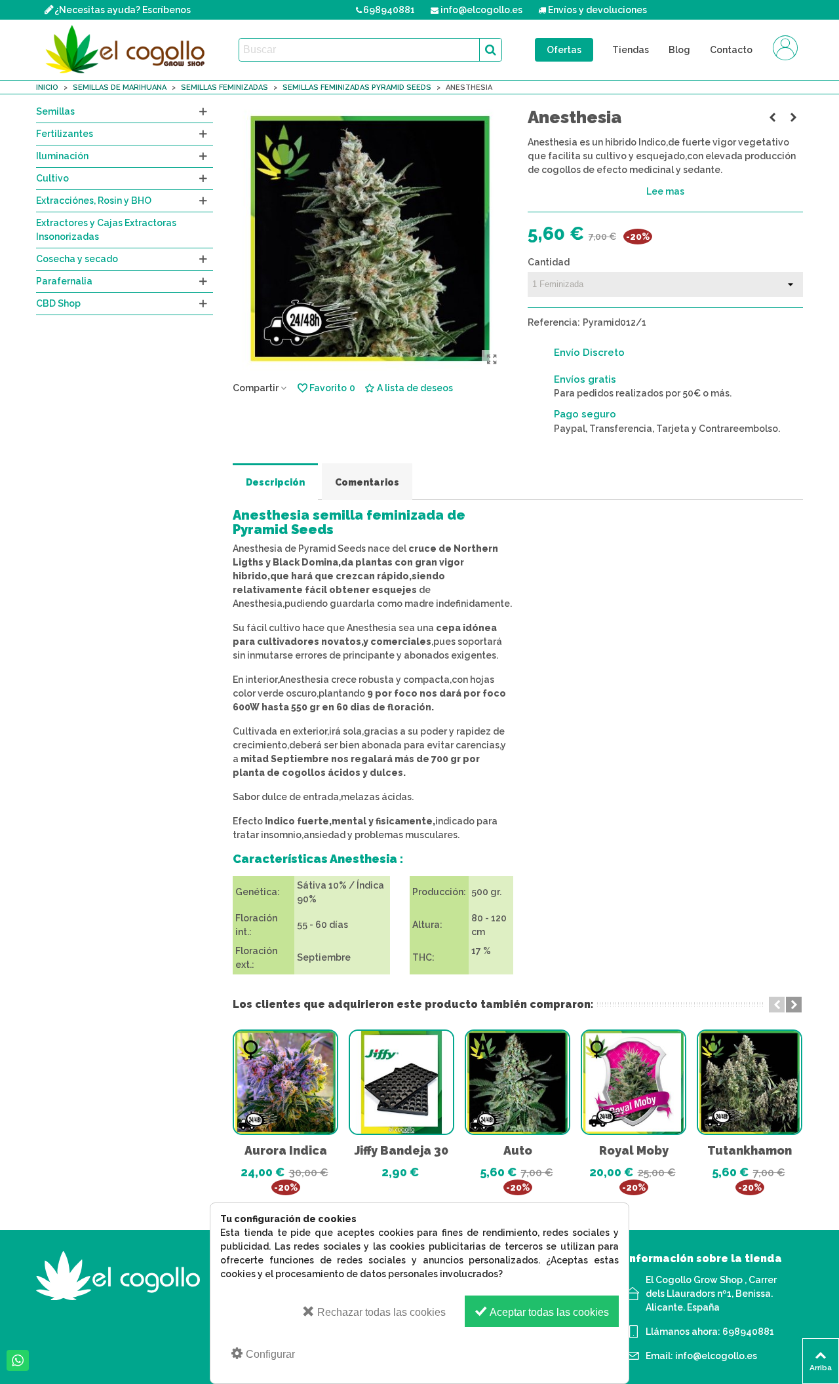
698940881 (748, 1331)
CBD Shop (58, 303)
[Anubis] (793, 117)
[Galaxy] (772, 117)
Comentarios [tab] (367, 482)
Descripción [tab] (275, 482)
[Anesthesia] (491, 360)
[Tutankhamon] (749, 1082)
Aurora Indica (285, 1150)
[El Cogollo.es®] (128, 50)
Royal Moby (634, 1150)
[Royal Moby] (633, 1082)
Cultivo (52, 178)
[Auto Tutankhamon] (517, 1082)
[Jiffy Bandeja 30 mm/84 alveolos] (401, 1082)
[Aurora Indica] (285, 1082)
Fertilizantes (64, 133)
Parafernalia (64, 281)
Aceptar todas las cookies (548, 1312)
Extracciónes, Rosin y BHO (93, 200)
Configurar (269, 1354)
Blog (679, 50)
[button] (777, 1004)
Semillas (55, 111)
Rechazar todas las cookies (380, 1312)
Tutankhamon (749, 1150)
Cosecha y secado (77, 259)
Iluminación (62, 156)
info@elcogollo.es (716, 1356)
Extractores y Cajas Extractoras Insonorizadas (106, 230)
